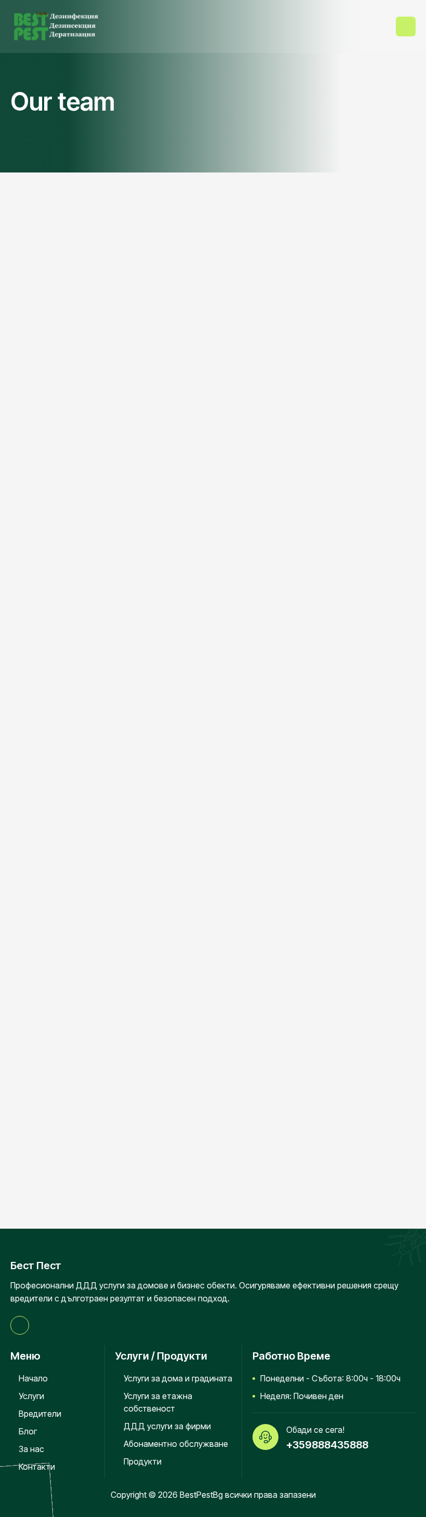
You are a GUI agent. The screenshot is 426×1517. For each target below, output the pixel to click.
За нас (31, 1449)
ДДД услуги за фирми (167, 1426)
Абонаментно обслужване (176, 1444)
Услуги (31, 1396)
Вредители (40, 1413)
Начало (33, 1378)
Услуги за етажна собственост (158, 1402)
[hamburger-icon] (406, 26)
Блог (28, 1431)
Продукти (143, 1461)
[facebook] (19, 1325)
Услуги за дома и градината (178, 1378)
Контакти (37, 1466)
